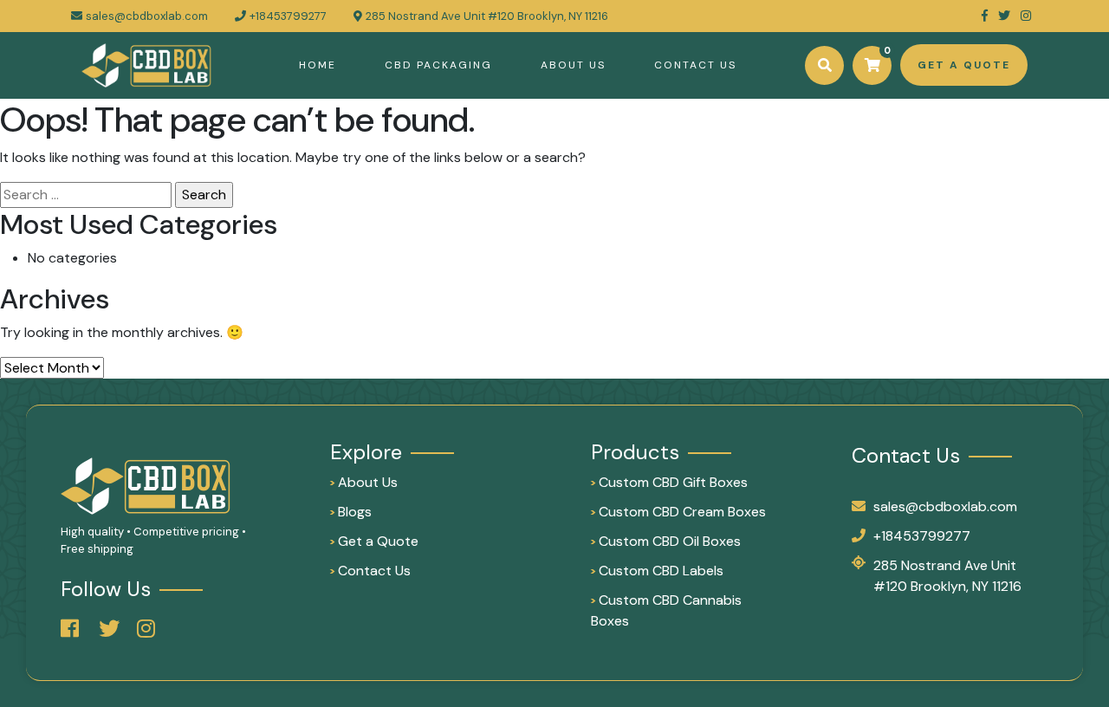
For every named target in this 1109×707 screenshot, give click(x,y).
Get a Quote (374, 541)
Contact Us (695, 65)
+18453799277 (921, 536)
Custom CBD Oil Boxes (666, 541)
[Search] (824, 65)
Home (317, 65)
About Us (573, 65)
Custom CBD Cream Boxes (678, 512)
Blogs (351, 512)
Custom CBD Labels (657, 570)
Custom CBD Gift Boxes (669, 482)
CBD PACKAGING (438, 65)
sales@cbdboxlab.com (147, 16)
